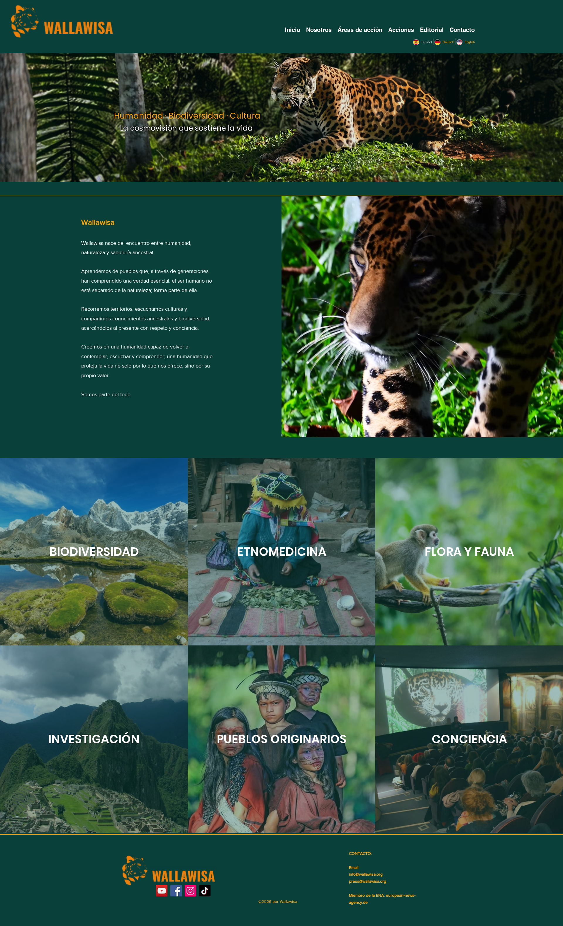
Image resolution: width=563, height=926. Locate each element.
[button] (360, 30)
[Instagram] (190, 890)
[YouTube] (161, 890)
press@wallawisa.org (367, 881)
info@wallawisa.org (366, 874)
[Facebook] (176, 890)
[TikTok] (205, 890)
